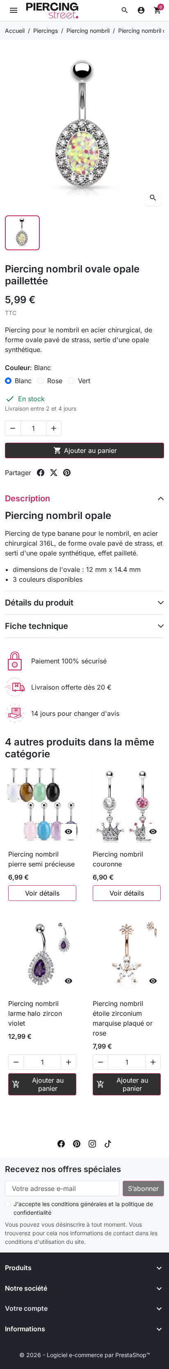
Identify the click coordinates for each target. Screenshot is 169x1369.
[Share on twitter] (54, 472)
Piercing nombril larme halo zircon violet (35, 1013)
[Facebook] (61, 1143)
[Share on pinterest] (67, 472)
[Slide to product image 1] (22, 232)
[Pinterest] (77, 1143)
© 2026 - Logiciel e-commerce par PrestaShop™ (84, 1354)
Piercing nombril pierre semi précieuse (41, 859)
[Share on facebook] (40, 472)
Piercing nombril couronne (118, 859)
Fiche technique (36, 626)
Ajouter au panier (85, 450)
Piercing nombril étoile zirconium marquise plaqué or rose (123, 1018)
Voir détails (42, 893)
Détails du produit (39, 603)
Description (27, 498)
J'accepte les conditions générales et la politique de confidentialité (83, 1208)
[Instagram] (92, 1143)
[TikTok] (108, 1143)
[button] (124, 10)
